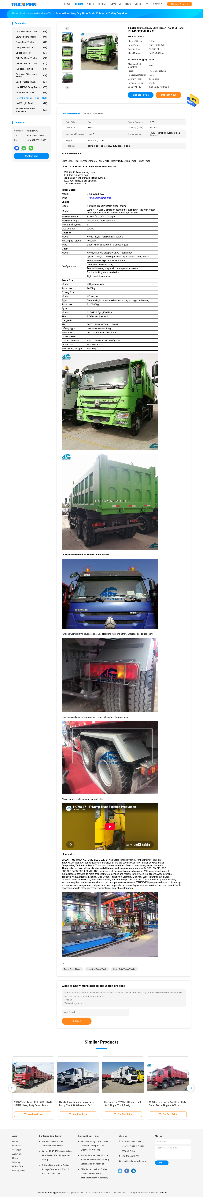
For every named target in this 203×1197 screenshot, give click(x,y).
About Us (16, 1154)
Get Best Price (141, 95)
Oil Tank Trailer (31, 53)
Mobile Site (17, 1166)
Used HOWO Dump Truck (31, 87)
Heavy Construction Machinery (31, 109)
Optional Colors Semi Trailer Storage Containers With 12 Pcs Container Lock (55, 1169)
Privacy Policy (18, 1170)
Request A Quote (179, 4)
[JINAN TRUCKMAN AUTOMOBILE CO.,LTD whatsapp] (23, 148)
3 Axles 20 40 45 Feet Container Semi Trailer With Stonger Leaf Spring (56, 1155)
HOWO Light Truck (31, 103)
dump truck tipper (72, 969)
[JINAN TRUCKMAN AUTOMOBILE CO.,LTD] (24, 4)
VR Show (16, 1150)
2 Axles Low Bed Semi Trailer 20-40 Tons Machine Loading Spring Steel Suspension (95, 1159)
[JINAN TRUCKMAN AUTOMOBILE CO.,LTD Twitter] (120, 1171)
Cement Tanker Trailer (31, 63)
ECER (164, 1192)
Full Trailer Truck (31, 69)
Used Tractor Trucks (31, 82)
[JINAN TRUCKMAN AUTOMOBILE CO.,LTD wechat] (31, 148)
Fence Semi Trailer (31, 42)
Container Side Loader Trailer (31, 75)
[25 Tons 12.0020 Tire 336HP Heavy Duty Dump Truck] (78, 1077)
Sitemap (16, 1162)
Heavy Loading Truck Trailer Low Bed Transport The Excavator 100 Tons (94, 1145)
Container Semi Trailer (31, 31)
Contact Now (31, 156)
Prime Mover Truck (31, 92)
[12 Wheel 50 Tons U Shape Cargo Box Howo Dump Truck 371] (168, 1077)
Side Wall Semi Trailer (31, 58)
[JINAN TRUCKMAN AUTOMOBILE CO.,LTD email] (16, 148)
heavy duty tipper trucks (124, 969)
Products (16, 1145)
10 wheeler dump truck (99, 198)
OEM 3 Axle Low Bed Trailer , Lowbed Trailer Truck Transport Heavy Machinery (94, 1173)
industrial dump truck (97, 969)
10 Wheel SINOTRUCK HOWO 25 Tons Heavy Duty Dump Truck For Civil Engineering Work (32, 1105)
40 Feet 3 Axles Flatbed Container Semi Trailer (52, 1143)
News (15, 1158)
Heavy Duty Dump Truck (31, 98)
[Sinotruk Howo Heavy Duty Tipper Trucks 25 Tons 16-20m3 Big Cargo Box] (99, 51)
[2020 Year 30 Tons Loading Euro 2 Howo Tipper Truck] (123, 1077)
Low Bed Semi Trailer (31, 37)
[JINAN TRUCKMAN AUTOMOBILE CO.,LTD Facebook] (126, 1171)
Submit (76, 1021)
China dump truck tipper (47, 1192)
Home (15, 1141)
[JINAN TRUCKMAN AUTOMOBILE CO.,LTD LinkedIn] (133, 1171)
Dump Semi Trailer (31, 47)
